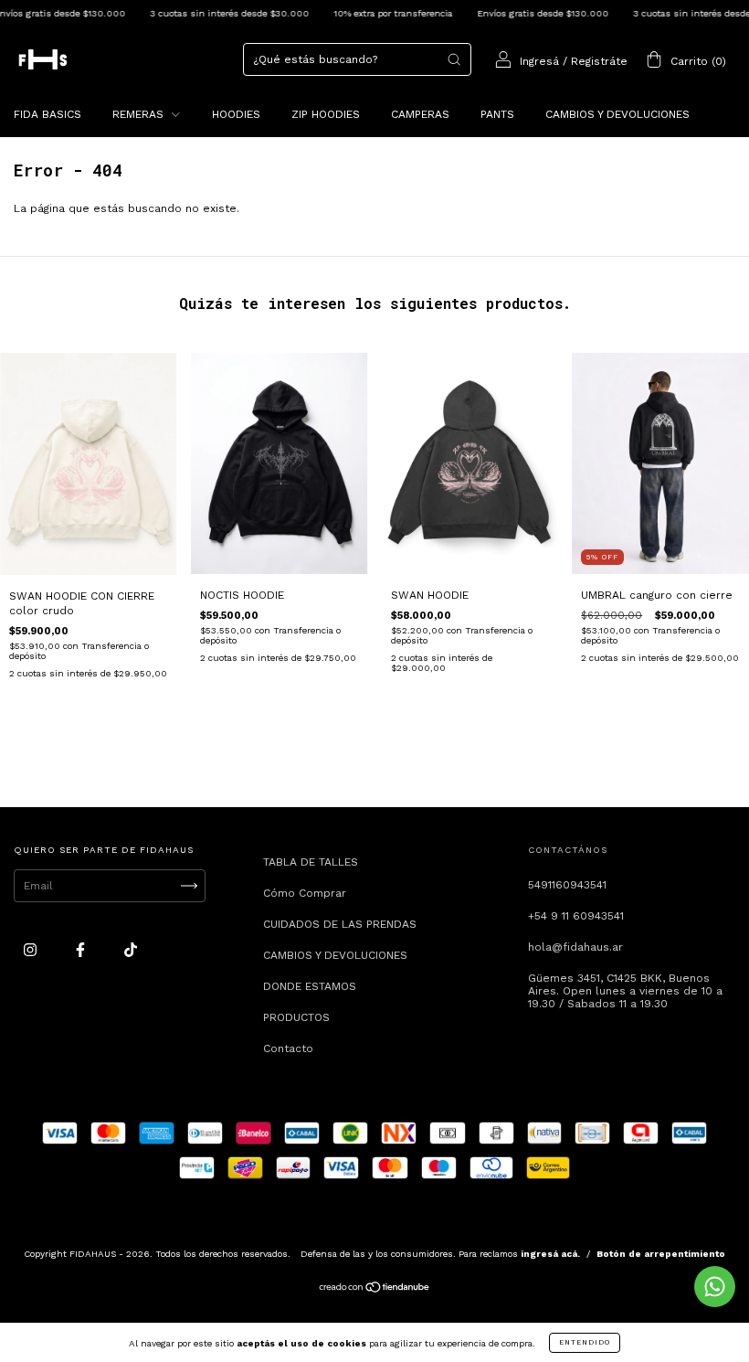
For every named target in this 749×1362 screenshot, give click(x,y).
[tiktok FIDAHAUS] (130, 949)
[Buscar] (453, 59)
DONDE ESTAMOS (309, 986)
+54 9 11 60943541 (576, 916)
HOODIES (236, 114)
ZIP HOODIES (325, 114)
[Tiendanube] (375, 1288)
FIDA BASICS (47, 114)
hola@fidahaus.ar (575, 947)
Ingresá (539, 61)
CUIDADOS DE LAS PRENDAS (340, 924)
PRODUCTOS (296, 1017)
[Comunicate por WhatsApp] (714, 1286)
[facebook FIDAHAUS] (82, 949)
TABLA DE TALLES (310, 862)
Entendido (584, 1342)
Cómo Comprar (304, 893)
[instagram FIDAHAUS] (32, 949)
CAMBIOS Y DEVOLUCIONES (617, 114)
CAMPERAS (420, 114)
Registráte (599, 61)
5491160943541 (567, 884)
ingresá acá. (550, 1254)
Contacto (288, 1048)
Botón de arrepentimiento (660, 1254)
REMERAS (139, 114)
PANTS (497, 114)
